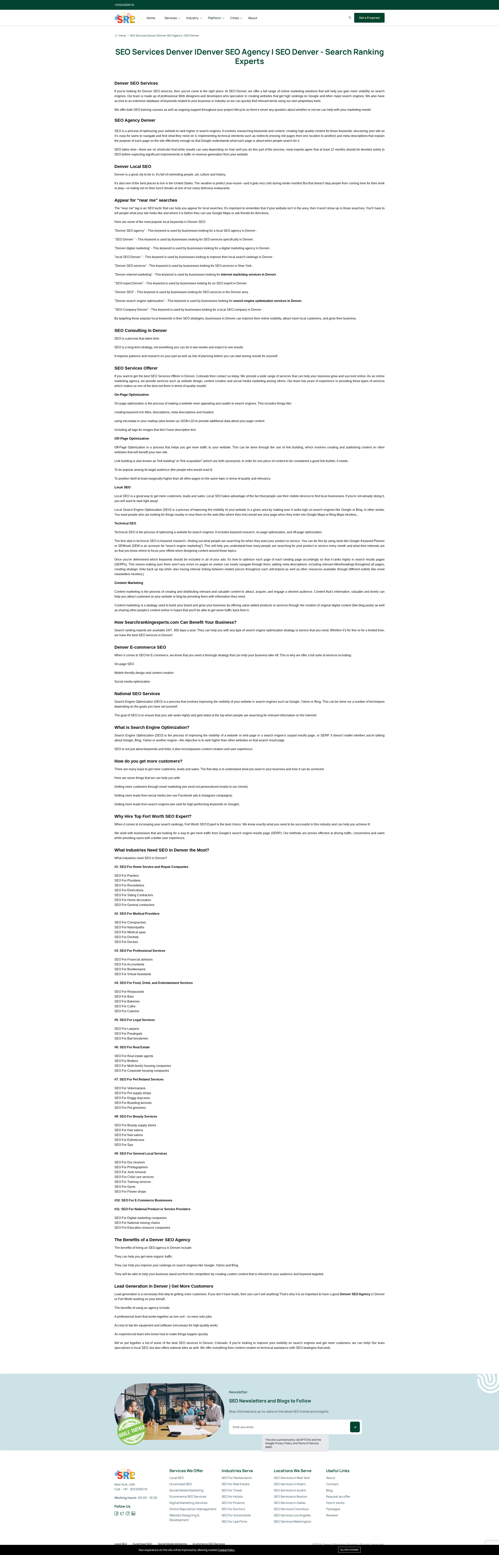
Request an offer (338, 1496)
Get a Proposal (369, 18)
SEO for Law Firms (234, 1521)
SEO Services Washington (292, 1521)
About (252, 18)
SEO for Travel (232, 1490)
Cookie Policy (226, 1550)
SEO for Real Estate (236, 1484)
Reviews (332, 1515)
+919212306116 (124, 5)
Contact (332, 1484)
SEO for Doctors (233, 1509)
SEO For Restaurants (237, 1478)
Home (151, 18)
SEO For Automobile (236, 1515)
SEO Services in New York (292, 1478)
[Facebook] (116, 1514)
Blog (329, 1490)
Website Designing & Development (184, 1517)
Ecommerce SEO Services (187, 1496)
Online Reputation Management (193, 1509)
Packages (333, 1509)
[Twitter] (122, 1514)
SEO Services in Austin (290, 1490)
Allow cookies (349, 1549)
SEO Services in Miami (289, 1484)
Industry (192, 18)
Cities (234, 18)
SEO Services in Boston (290, 1496)
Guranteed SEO (180, 1484)
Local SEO (176, 1478)
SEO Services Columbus (291, 1509)
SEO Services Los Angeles (292, 1515)
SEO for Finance (233, 1503)
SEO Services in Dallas (289, 1503)
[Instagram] (128, 1514)
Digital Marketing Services (188, 1503)
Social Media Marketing (186, 1490)
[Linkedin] (133, 1514)
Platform (214, 18)
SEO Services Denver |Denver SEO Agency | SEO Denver (164, 35)
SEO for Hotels (232, 1496)
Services (171, 18)
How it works (335, 1503)
